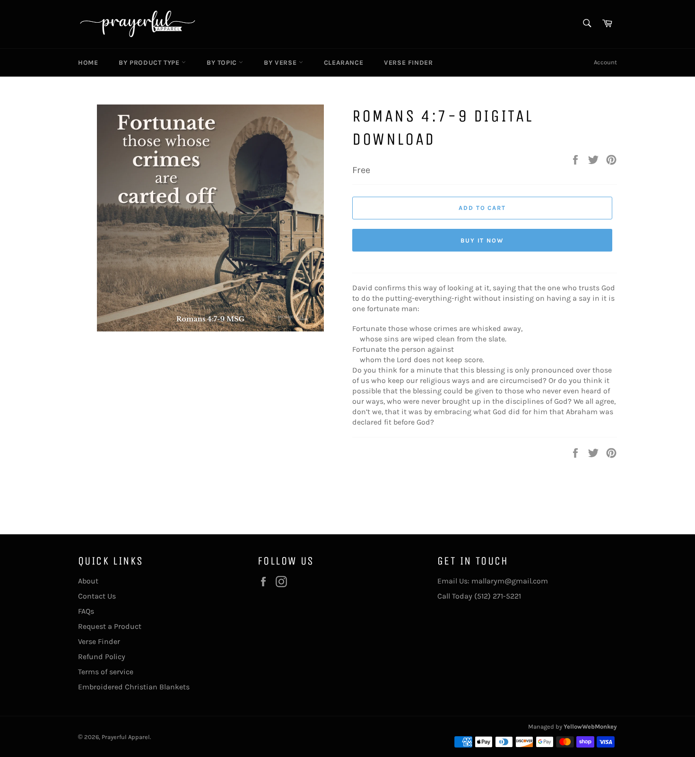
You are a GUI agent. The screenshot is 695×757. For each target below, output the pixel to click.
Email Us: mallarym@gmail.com (492, 580)
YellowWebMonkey (590, 726)
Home (88, 63)
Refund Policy (101, 656)
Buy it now (482, 240)
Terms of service (105, 671)
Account (605, 62)
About (88, 580)
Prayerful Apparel (126, 736)
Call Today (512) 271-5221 (479, 596)
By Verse (281, 63)
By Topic (223, 63)
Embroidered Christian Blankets (134, 686)
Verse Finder (408, 63)
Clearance (343, 63)
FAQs (86, 611)
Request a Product (109, 626)
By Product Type (150, 63)
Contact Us (97, 596)
